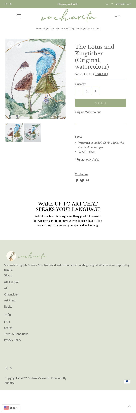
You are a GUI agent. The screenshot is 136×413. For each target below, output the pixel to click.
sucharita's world (38, 378)
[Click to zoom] (60, 44)
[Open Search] (107, 4)
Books (8, 306)
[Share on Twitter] (82, 181)
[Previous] (10, 44)
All (5, 288)
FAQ (7, 322)
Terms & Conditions (16, 334)
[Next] (19, 44)
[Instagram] (6, 4)
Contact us (81, 174)
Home (38, 28)
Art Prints (10, 300)
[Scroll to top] (129, 406)
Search (8, 327)
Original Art (48, 28)
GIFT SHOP (11, 282)
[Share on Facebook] (77, 181)
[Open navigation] (19, 15)
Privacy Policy (12, 340)
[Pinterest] (10, 4)
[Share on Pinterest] (87, 181)
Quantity (80, 84)
